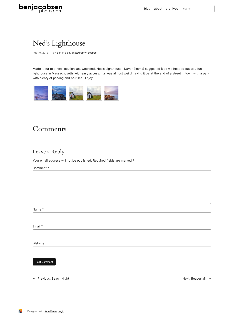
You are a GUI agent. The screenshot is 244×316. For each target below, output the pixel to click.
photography (79, 52)
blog (67, 52)
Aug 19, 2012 (40, 52)
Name (38, 209)
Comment (41, 168)
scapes (92, 52)
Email (38, 226)
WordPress (51, 311)
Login (61, 311)
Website (38, 243)
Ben (59, 52)
